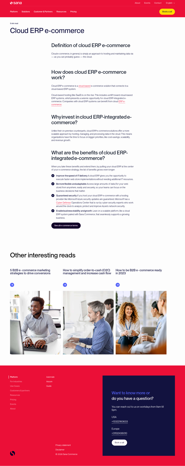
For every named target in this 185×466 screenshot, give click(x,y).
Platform (14, 11)
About (137, 3)
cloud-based (84, 86)
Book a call (167, 11)
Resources (61, 11)
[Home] (16, 3)
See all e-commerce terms (66, 225)
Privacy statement (63, 445)
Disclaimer (60, 450)
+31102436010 (119, 433)
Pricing (73, 11)
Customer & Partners (43, 11)
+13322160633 (120, 421)
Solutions (26, 11)
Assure (49, 381)
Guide (48, 386)
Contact (157, 3)
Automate (50, 377)
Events (147, 3)
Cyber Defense (63, 202)
